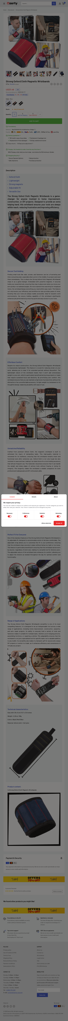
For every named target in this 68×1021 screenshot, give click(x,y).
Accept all (59, 523)
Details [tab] (34, 497)
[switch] (9, 516)
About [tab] (56, 497)
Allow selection (46, 523)
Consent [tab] (12, 497)
